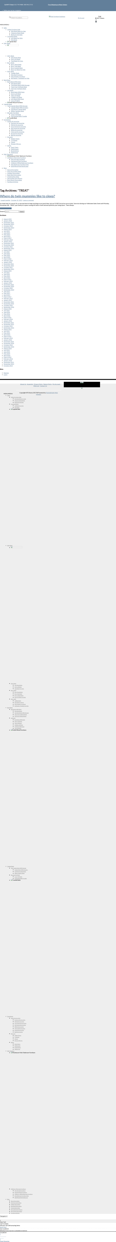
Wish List (36, 386)
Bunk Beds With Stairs (14, 82)
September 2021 (9, 269)
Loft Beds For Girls (17, 38)
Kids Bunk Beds (16, 83)
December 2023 (9, 222)
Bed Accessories (16, 135)
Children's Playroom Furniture (16, 158)
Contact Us (43, 386)
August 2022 (8, 250)
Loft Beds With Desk (17, 99)
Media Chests (15, 139)
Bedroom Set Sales (16, 35)
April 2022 (7, 257)
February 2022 (8, 260)
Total (1, 1232)
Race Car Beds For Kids (18, 69)
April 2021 (7, 278)
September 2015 (9, 328)
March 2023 (7, 238)
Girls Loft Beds (15, 59)
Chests (13, 142)
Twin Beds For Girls (17, 61)
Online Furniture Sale (13, 29)
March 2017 (7, 297)
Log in (5, 374)
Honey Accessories (13, 121)
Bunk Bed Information (14, 175)
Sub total (2, 1229)
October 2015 (8, 326)
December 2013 (9, 362)
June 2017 (7, 291)
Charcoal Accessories (17, 132)
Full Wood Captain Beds (18, 109)
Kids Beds (14, 40)
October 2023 (8, 226)
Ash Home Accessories (18, 128)
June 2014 (7, 352)
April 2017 (7, 295)
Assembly (30, 384)
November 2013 (9, 364)
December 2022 (9, 243)
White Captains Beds (17, 111)
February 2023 (8, 240)
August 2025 (8, 219)
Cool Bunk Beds (12, 36)
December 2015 (9, 322)
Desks (9, 145)
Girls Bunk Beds (16, 57)
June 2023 (7, 233)
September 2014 (9, 347)
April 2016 (7, 315)
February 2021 (8, 281)
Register (6, 373)
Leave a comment (28, 200)
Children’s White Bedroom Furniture (22, 163)
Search (2, 211)
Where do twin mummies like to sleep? (27, 196)
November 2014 (9, 343)
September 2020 (9, 290)
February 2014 (8, 359)
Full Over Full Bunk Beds (18, 88)
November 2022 (9, 245)
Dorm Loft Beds (16, 94)
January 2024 (8, 221)
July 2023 (7, 231)
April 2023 (7, 236)
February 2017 (8, 298)
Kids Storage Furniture (18, 159)
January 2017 (8, 300)
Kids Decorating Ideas (14, 171)
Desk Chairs (14, 147)
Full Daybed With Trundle (19, 116)
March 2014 (7, 357)
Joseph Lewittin (5, 200)
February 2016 (8, 319)
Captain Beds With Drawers (19, 107)
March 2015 (7, 336)
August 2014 (8, 348)
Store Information (12, 170)
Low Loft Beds (15, 101)
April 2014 (7, 355)
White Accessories (16, 130)
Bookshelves (15, 151)
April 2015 (7, 334)
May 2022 (7, 255)
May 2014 (7, 353)
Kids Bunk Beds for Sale (18, 31)
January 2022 (8, 262)
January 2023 (8, 241)
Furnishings (7, 120)
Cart (99, 16)
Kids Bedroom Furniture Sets (20, 164)
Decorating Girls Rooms (14, 178)
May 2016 (7, 314)
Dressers (10, 137)
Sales (5, 28)
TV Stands (14, 140)
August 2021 (8, 271)
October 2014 (8, 345)
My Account (81, 18)
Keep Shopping (4, 1241)
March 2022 (7, 259)
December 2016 (9, 302)
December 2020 (9, 284)
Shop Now (3, 1227)
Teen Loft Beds (15, 95)
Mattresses (14, 152)
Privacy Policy (38, 384)
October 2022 (8, 246)
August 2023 (8, 229)
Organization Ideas (13, 177)
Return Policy (47, 384)
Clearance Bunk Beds (17, 33)
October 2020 (8, 288)
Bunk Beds (7, 80)
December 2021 (9, 264)
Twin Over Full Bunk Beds (19, 87)
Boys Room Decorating (14, 180)
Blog (5, 168)
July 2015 (7, 331)
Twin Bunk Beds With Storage (20, 85)
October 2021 (8, 267)
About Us (23, 384)
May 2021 (7, 276)
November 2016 (9, 303)
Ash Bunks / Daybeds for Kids (20, 78)
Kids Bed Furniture (16, 75)
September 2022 (9, 248)
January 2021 (8, 283)
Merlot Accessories (17, 125)
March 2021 (7, 279)
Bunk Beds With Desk (17, 92)
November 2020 (9, 286)
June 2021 (7, 274)
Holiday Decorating (13, 173)
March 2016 (7, 317)
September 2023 (9, 227)
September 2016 (9, 307)
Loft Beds (10, 90)
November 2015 (9, 324)
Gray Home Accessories (18, 126)
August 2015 (8, 329)
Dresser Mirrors (16, 144)
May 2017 (7, 293)
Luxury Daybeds (16, 114)
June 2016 (7, 312)
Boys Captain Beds (17, 68)
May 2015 (7, 333)
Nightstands (15, 149)
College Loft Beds (16, 97)
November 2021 (9, 265)
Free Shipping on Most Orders (57, 4)
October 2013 (8, 366)
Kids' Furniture (8, 154)
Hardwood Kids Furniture (19, 161)
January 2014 (8, 360)
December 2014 (9, 341)
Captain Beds (8, 104)
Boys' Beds (10, 63)
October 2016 (8, 305)
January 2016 (8, 321)
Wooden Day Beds (13, 113)
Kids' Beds (7, 43)
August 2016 (8, 309)
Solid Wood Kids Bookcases (19, 166)
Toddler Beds (15, 73)
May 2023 (7, 234)
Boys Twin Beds (16, 66)
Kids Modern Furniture (18, 76)
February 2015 (8, 338)
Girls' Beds (10, 56)
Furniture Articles (12, 182)
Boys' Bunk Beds (16, 64)
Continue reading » (6, 208)
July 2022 (7, 252)
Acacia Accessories (17, 133)
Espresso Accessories (17, 123)
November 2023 (9, 224)
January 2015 (8, 340)
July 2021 (7, 272)
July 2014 (7, 350)
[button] (4, 24)
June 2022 (7, 253)
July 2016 (7, 310)
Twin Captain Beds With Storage (17, 106)
